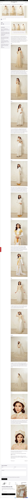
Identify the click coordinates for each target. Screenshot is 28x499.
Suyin (15, 70)
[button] (2, 2)
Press (15, 482)
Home (1, 4)
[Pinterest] (26, 491)
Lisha (25, 246)
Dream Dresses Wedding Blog (6, 4)
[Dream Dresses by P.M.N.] (14, 2)
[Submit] (26, 489)
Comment (3, 470)
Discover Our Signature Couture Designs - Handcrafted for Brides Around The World (14, 0)
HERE (11, 454)
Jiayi (12, 305)
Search (9, 482)
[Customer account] (25, 2)
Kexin (22, 420)
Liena (19, 187)
